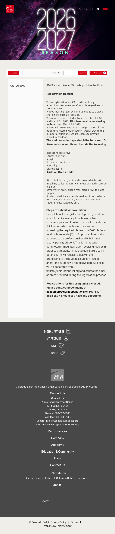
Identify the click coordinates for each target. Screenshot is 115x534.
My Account (79, 9)
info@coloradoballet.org (64, 421)
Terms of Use (78, 522)
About (57, 458)
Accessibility (97, 9)
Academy (57, 444)
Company (57, 438)
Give (85, 9)
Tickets (91, 9)
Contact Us (57, 465)
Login (15, 73)
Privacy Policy (58, 522)
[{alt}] (10, 8)
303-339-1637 (63, 417)
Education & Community (57, 451)
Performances (57, 431)
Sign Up (57, 485)
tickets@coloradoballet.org (63, 424)
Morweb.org (65, 526)
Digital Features (54, 331)
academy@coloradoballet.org (65, 292)
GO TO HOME (17, 85)
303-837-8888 (62, 413)
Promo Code (57, 73)
